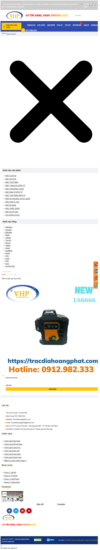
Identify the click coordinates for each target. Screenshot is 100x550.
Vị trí (96, 287)
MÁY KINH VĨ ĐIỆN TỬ (13, 192)
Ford (7, 264)
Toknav (8, 238)
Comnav (8, 230)
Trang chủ (31, 25)
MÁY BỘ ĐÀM (10, 205)
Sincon (8, 243)
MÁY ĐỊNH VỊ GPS (12, 202)
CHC (7, 256)
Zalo (96, 273)
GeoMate (8, 251)
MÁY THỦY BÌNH (11, 182)
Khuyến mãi (77, 25)
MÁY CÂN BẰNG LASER (14, 189)
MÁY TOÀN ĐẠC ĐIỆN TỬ (15, 186)
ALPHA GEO (10, 266)
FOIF (7, 261)
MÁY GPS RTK (10, 179)
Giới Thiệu (41, 25)
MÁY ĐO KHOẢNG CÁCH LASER (17, 199)
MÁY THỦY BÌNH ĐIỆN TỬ (15, 195)
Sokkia (7, 245)
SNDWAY (8, 227)
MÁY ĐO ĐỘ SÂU (11, 212)
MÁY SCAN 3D (10, 176)
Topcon (8, 240)
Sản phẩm (51, 25)
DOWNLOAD (95, 25)
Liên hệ (86, 25)
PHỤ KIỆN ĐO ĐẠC (12, 215)
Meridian (8, 232)
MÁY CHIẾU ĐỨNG (12, 209)
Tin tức (68, 25)
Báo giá (97, 280)
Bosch (7, 253)
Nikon (7, 235)
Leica (7, 258)
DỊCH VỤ (60, 25)
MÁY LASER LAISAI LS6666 (11, 377)
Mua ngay (52, 389)
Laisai (7, 248)
